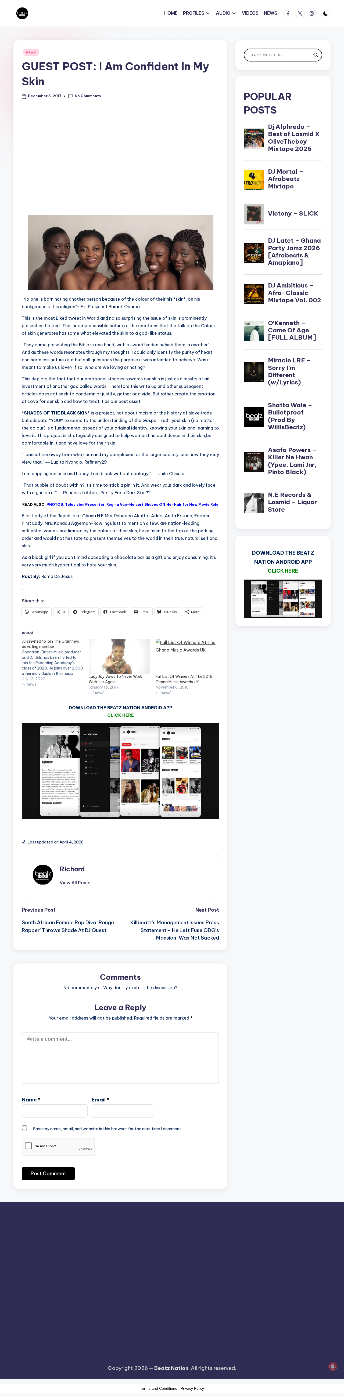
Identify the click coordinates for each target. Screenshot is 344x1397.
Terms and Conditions (158, 1388)
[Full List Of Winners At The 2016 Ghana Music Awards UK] (186, 656)
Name (31, 1099)
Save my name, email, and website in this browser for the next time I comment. (107, 1128)
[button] (75, 882)
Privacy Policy (192, 1388)
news (31, 52)
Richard (72, 869)
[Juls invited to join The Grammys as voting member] (55, 663)
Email (100, 1099)
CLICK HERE (120, 715)
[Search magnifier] (316, 55)
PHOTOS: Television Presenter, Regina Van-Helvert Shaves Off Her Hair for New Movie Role (120, 504)
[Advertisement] (120, 166)
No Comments (88, 96)
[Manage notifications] (332, 1366)
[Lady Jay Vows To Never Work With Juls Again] (119, 656)
